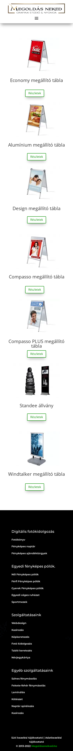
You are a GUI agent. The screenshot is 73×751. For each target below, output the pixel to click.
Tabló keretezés (22, 650)
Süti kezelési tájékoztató (27, 737)
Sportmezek (19, 602)
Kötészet (17, 699)
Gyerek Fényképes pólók (28, 588)
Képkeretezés (20, 636)
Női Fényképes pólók (25, 574)
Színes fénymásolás (24, 678)
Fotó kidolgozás (22, 643)
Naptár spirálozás (23, 706)
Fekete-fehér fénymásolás (28, 685)
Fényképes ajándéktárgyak (29, 553)
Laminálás (18, 692)
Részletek (34, 93)
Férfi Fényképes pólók (26, 581)
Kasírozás (18, 630)
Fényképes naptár (23, 546)
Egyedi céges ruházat (26, 595)
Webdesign (19, 623)
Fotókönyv (18, 539)
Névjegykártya (21, 657)
